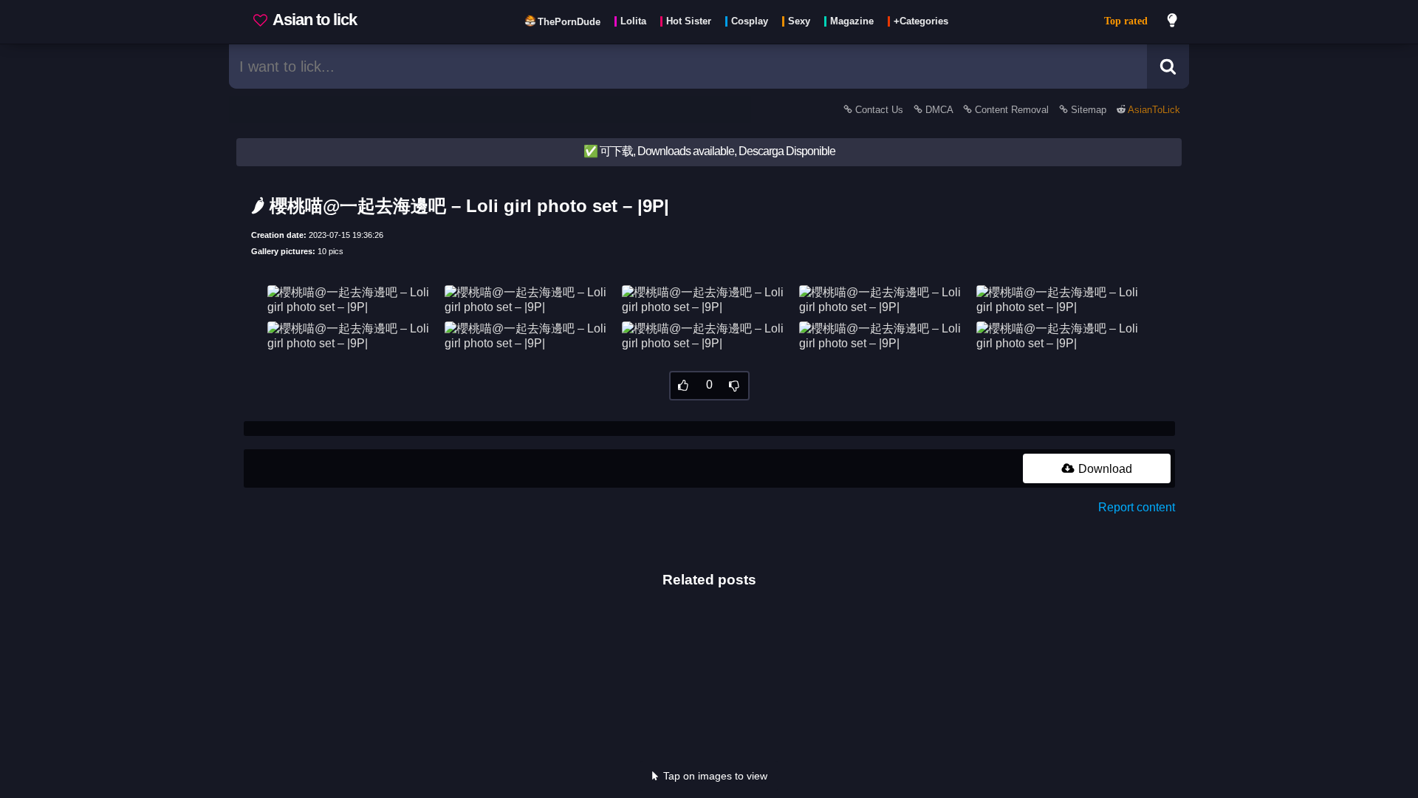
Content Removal (1012, 109)
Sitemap (1088, 109)
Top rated (1126, 21)
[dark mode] (1173, 22)
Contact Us (879, 109)
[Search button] (1168, 66)
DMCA (939, 109)
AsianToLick (1153, 109)
